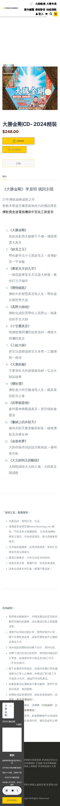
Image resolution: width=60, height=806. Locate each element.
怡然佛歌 (51, 9)
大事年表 (51, 3)
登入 (41, 14)
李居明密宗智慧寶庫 (31, 760)
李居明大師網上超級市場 (33, 784)
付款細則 (47, 705)
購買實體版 (12, 800)
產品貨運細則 (24, 699)
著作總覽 (29, 9)
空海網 (39, 763)
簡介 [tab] (4, 176)
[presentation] (6, 89)
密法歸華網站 (28, 763)
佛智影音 (40, 9)
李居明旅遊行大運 (47, 766)
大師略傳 (40, 3)
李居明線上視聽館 (28, 766)
